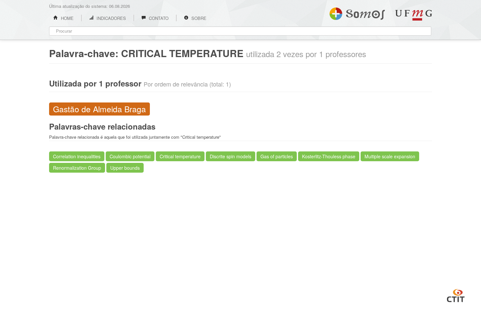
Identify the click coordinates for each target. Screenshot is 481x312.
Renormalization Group (77, 167)
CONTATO (158, 18)
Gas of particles (276, 156)
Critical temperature (180, 156)
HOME (67, 18)
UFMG (413, 15)
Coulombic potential (130, 156)
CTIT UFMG (456, 294)
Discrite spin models (230, 156)
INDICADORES (110, 18)
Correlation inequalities (76, 156)
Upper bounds (125, 167)
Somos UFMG (357, 12)
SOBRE (198, 18)
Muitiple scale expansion (390, 156)
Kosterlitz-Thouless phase (328, 156)
